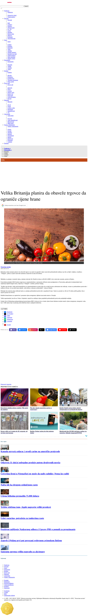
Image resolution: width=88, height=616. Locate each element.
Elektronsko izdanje (9, 595)
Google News (52, 329)
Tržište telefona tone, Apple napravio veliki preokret (26, 507)
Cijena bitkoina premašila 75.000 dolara (20, 496)
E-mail (9, 324)
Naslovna (6, 10)
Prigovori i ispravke (6, 384)
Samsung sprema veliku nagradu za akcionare (23, 551)
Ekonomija (7, 60)
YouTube (63, 329)
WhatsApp (10, 319)
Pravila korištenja (8, 583)
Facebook (9, 312)
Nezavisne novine (6, 267)
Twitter (6, 592)
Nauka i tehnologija (9, 125)
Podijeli (5, 308)
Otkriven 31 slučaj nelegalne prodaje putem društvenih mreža (30, 462)
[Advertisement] (44, 174)
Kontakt (6, 580)
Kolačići (6, 586)
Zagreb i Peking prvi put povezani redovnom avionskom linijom (31, 540)
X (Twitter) (10, 313)
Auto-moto (7, 114)
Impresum (7, 588)
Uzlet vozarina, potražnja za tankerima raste (22, 518)
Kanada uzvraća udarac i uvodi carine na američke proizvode (30, 451)
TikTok (73, 329)
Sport (5, 40)
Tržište (6, 153)
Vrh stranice (5, 562)
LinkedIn (9, 321)
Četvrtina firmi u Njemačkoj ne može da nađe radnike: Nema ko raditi (35, 473)
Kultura (6, 71)
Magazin (6, 100)
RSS (5, 594)
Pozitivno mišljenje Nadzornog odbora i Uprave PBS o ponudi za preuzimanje (38, 529)
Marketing (7, 582)
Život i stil (7, 83)
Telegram (9, 317)
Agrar (5, 156)
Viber (8, 315)
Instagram (34, 329)
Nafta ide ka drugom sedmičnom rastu (19, 485)
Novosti (6, 18)
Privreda (6, 151)
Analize (6, 154)
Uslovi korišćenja (9, 585)
